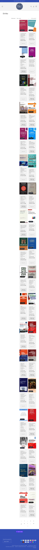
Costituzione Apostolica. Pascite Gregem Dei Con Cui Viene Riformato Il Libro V (23, 424)
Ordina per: (13, 18)
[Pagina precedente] (21, 521)
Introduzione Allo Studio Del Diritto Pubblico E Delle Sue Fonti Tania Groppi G (23, 116)
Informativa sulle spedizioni (31, 546)
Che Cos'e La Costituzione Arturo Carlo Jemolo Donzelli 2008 (31, 506)
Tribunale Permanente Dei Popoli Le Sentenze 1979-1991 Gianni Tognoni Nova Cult (31, 480)
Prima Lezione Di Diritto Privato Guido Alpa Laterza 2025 (32, 225)
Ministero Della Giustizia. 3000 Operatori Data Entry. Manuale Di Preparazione (23, 337)
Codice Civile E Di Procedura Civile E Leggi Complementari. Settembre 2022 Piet (23, 143)
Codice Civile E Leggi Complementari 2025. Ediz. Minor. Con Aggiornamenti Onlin (23, 507)
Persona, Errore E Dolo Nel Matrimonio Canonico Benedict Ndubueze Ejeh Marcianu (23, 254)
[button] (2, 6)
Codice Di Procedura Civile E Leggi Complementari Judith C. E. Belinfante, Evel (32, 365)
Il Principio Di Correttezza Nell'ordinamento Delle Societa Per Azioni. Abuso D (31, 198)
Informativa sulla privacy (10, 546)
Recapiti (34, 547)
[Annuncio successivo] (37, 1)
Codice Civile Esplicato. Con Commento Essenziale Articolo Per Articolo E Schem (23, 365)
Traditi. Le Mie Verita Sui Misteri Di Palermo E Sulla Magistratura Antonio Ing (32, 282)
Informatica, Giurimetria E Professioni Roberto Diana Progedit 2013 (23, 89)
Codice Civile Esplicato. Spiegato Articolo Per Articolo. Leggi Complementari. (32, 337)
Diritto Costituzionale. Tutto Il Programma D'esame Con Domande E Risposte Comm (23, 169)
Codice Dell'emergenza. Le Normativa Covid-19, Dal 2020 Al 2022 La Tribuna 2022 (23, 308)
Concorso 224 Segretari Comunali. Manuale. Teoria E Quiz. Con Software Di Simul (32, 308)
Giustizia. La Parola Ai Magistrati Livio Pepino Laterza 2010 (23, 281)
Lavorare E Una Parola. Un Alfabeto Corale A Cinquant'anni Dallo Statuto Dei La (23, 198)
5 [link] (21, 523)
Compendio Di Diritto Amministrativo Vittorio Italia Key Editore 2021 (32, 34)
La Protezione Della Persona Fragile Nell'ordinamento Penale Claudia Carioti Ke (23, 35)
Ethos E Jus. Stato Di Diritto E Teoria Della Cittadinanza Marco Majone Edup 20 (23, 226)
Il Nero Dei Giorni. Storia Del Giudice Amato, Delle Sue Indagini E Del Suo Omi (23, 453)
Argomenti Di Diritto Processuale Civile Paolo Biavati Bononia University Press (23, 61)
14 (33, 523)
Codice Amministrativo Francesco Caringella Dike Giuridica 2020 (32, 142)
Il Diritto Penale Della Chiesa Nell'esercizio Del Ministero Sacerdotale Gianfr (31, 396)
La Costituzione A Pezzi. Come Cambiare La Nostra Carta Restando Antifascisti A (23, 396)
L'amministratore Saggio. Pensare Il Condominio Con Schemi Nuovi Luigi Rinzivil (32, 171)
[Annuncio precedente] (2, 1)
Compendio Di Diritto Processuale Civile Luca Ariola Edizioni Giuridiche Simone (32, 89)
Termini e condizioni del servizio (20, 546)
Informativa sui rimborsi (32, 545)
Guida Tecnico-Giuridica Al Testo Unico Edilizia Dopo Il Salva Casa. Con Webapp (32, 452)
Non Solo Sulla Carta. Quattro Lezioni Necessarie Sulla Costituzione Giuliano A (23, 480)
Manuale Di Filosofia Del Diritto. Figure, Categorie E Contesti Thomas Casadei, (32, 61)
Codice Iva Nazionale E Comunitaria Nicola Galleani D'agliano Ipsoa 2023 (32, 424)
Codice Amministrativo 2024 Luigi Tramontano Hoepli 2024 (32, 116)
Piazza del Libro (17, 545)
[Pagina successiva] (28, 526)
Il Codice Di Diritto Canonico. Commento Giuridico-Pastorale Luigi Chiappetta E (31, 252)
